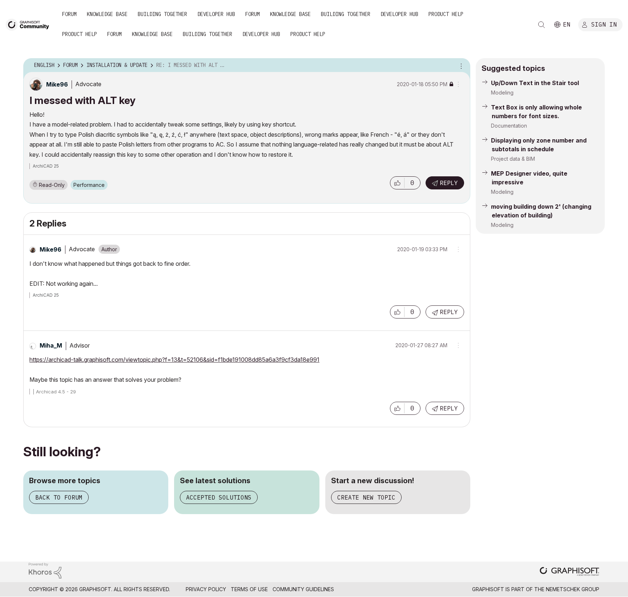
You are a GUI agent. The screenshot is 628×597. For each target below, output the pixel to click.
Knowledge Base (107, 14)
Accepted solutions (218, 497)
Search (541, 24)
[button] (397, 183)
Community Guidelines (303, 589)
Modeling (502, 92)
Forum (69, 14)
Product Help (445, 14)
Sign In (604, 24)
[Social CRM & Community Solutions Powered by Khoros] (45, 570)
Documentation (509, 126)
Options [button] (460, 65)
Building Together (162, 14)
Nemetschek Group (572, 589)
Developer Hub (216, 14)
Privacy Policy (206, 589)
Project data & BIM (513, 159)
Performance (89, 185)
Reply (449, 183)
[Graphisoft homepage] (569, 572)
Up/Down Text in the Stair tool (535, 83)
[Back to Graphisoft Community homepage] (29, 24)
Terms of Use (249, 589)
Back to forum (58, 497)
